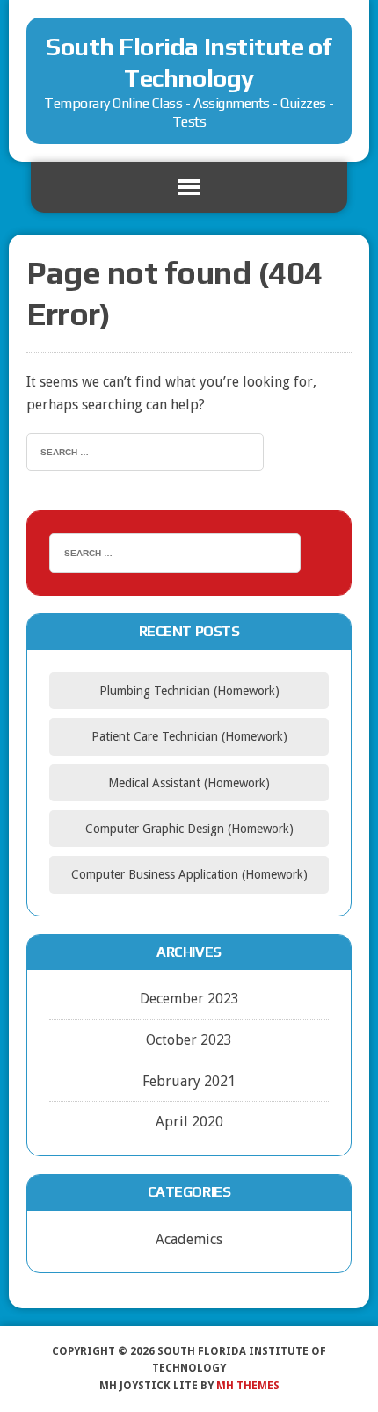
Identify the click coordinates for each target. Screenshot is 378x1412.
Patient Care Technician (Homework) (189, 736)
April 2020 (189, 1121)
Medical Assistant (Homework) (189, 783)
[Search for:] (145, 450)
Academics (189, 1239)
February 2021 (189, 1081)
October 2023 (189, 1040)
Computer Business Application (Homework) (189, 874)
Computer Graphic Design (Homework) (189, 829)
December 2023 (189, 998)
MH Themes (248, 1385)
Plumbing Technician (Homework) (189, 691)
